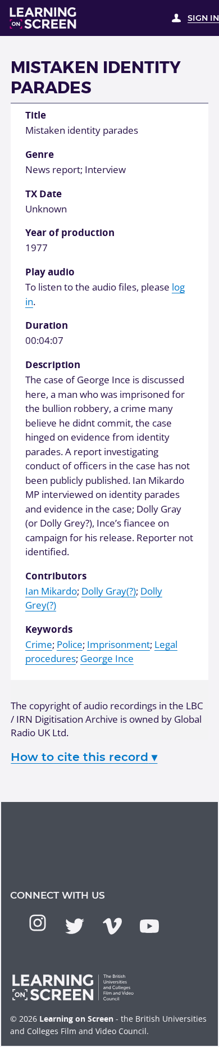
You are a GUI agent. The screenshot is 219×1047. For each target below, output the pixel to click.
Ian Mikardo (51, 590)
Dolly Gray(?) (108, 590)
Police (70, 644)
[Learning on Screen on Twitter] (74, 926)
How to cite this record (84, 757)
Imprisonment (118, 644)
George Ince (107, 658)
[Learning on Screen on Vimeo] (112, 926)
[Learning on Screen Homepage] (43, 18)
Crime (38, 644)
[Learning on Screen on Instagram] (37, 922)
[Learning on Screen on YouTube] (149, 926)
